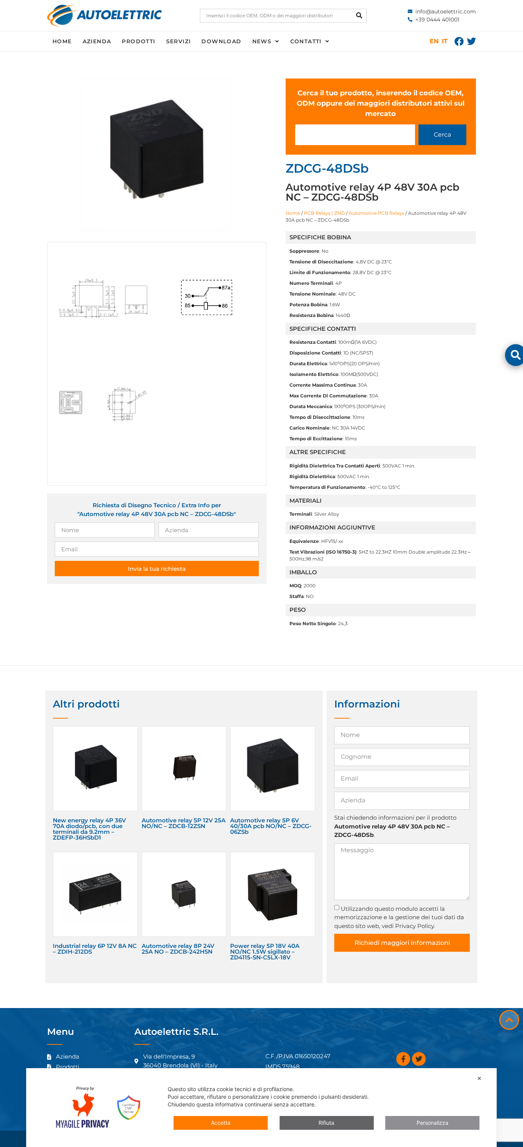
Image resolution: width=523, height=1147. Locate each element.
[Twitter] (471, 41)
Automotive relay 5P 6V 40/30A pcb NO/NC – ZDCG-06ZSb (271, 826)
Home (62, 41)
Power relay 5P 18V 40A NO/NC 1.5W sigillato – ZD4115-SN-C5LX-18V (264, 951)
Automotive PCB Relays (376, 213)
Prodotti (138, 41)
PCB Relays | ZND (324, 213)
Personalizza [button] (432, 1122)
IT (445, 41)
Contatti (306, 41)
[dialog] (261, 1107)
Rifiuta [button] (326, 1122)
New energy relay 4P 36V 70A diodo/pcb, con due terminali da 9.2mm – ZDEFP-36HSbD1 (89, 829)
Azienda (97, 41)
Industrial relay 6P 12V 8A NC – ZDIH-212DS (95, 948)
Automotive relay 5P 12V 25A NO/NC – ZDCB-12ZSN (184, 823)
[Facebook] (459, 41)
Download (221, 41)
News (262, 41)
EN (434, 41)
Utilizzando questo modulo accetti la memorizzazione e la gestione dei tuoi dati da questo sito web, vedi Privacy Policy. (399, 917)
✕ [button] (479, 1078)
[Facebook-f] (403, 1059)
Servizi (178, 41)
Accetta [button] (220, 1122)
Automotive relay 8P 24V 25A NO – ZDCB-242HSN (178, 948)
